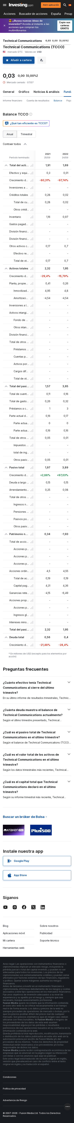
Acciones (9, 13)
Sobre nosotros (49, 925)
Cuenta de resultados (38, 100)
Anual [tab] (10, 134)
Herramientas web (13, 947)
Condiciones (9, 1077)
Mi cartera (9, 940)
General (8, 92)
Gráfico (23, 92)
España (56, 13)
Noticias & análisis (46, 92)
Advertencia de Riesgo (15, 1100)
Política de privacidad (14, 1088)
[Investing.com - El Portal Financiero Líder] (21, 5)
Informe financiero (12, 100)
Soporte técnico (49, 940)
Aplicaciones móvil (14, 933)
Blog (5, 925)
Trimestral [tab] (26, 134)
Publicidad (46, 933)
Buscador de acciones (33, 13)
